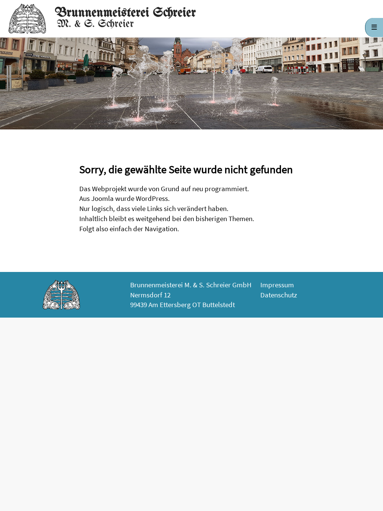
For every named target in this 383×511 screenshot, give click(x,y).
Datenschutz (278, 294)
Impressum (277, 284)
